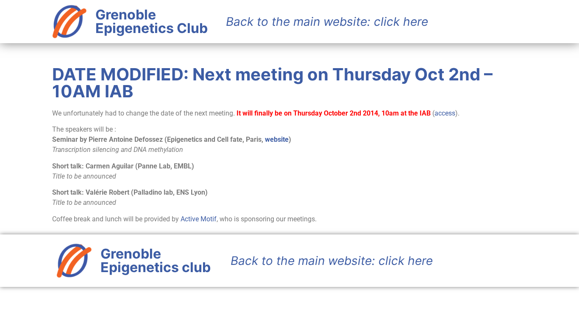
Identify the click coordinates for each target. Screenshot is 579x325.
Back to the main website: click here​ (327, 21)
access (444, 113)
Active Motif (199, 219)
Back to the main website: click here (332, 260)
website (277, 139)
